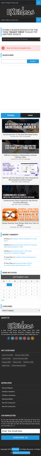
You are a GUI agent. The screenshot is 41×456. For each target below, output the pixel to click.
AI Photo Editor (8, 263)
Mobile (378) (5, 365)
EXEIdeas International (8, 395)
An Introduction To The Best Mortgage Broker (20, 134)
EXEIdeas (7, 239)
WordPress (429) (28, 362)
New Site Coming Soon (8, 403)
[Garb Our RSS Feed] (32, 340)
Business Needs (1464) (22, 355)
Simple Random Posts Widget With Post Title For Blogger (20, 224)
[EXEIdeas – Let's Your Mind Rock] (20, 15)
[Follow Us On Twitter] (13, 340)
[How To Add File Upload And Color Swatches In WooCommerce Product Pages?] (20, 176)
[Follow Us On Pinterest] (24, 340)
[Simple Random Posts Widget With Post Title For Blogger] (20, 221)
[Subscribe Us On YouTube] (28, 340)
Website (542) (17, 362)
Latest (30, 115)
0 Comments (27, 136)
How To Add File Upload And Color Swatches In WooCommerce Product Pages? (20, 179)
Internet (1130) (6, 358)
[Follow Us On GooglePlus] (17, 340)
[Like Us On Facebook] (9, 340)
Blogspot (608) (6, 362)
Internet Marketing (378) (18, 365)
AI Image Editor (8, 257)
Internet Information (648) (20, 358)
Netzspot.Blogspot (7, 388)
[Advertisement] (20, 89)
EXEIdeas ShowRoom (8, 391)
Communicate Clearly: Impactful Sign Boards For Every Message (20, 201)
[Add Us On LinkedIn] (20, 340)
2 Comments (27, 227)
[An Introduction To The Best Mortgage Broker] (20, 132)
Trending (10, 115)
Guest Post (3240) (7, 355)
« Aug (2, 300)
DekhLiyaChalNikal (7, 399)
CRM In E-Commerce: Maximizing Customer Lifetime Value (20, 156)
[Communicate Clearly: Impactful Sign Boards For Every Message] (20, 198)
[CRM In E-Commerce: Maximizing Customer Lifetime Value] (20, 153)
